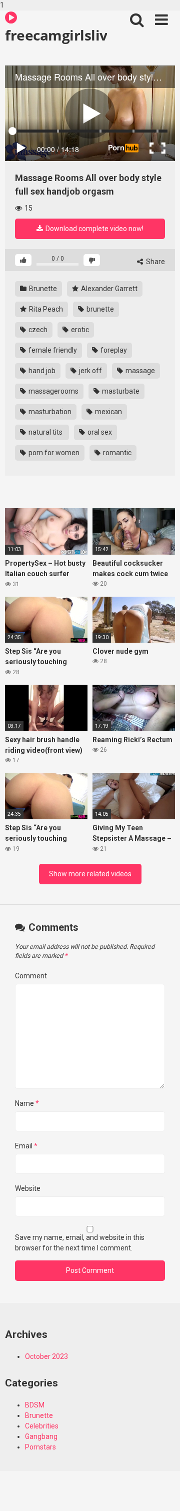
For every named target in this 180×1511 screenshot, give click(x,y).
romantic (117, 453)
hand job (41, 371)
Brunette (42, 289)
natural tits (45, 432)
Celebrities (41, 1426)
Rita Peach (45, 309)
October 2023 (46, 1356)
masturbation (49, 412)
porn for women (53, 453)
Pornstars (40, 1447)
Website (27, 1188)
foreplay (113, 350)
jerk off (90, 371)
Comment (31, 976)
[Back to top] (161, 1492)
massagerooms (52, 391)
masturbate (120, 391)
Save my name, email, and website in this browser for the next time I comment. (79, 1242)
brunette (99, 309)
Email (26, 1146)
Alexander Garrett (109, 289)
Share (154, 262)
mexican (108, 412)
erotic (79, 330)
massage (139, 371)
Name (27, 1103)
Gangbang (41, 1436)
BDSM (34, 1405)
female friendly (52, 350)
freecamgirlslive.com (56, 35)
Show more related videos (90, 874)
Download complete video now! (94, 229)
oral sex (99, 432)
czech (37, 330)
